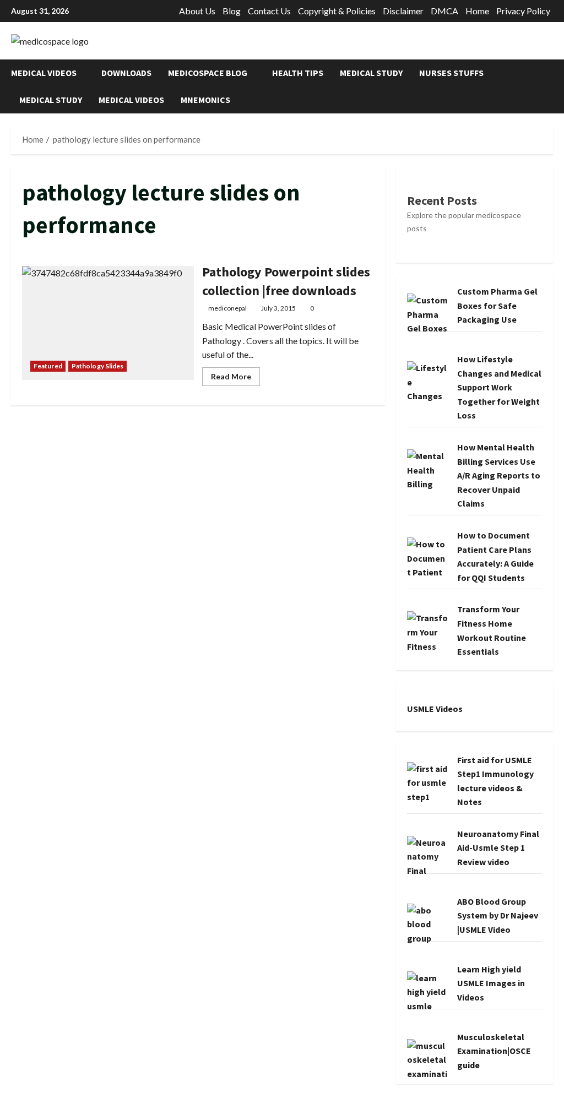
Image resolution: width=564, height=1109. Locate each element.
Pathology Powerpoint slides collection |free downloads (108, 323)
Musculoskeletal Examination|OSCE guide (494, 1050)
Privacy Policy (523, 11)
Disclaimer (403, 11)
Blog (232, 11)
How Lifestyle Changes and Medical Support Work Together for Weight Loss (499, 387)
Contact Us (269, 11)
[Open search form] (549, 86)
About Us (197, 11)
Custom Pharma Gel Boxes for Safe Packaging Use (497, 305)
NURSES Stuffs (451, 72)
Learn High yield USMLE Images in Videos (491, 983)
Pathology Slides (98, 366)
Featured (48, 366)
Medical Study (371, 72)
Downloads (126, 72)
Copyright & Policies (337, 11)
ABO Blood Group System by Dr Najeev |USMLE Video (497, 915)
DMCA (444, 11)
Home (477, 11)
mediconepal (227, 308)
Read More (235, 378)
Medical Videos (44, 72)
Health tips (297, 72)
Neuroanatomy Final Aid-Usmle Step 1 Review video (498, 847)
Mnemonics (205, 99)
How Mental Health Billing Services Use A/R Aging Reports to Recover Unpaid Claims (498, 475)
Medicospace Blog (207, 72)
